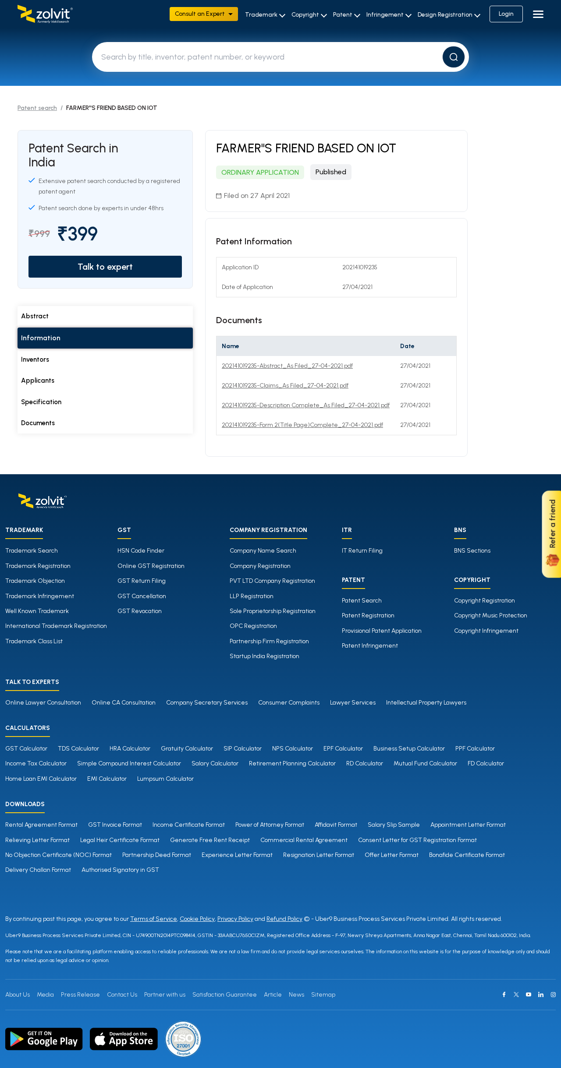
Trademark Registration (38, 566)
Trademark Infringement (39, 596)
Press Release (80, 994)
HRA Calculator (130, 748)
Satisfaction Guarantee (224, 994)
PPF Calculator (475, 748)
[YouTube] (528, 994)
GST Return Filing (141, 581)
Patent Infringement (370, 645)
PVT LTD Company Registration (272, 581)
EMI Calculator (107, 778)
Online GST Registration (151, 566)
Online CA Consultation (124, 702)
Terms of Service (153, 919)
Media (45, 994)
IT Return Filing (362, 550)
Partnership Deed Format (156, 855)
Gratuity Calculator (187, 748)
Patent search (37, 108)
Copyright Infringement (486, 630)
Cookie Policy (197, 919)
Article (273, 994)
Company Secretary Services (207, 702)
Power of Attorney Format (269, 824)
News (296, 994)
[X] (516, 994)
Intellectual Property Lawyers (426, 702)
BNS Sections (472, 550)
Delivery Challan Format (38, 870)
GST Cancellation (141, 596)
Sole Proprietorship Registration (273, 611)
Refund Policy (284, 919)
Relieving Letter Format (37, 840)
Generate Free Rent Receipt (210, 840)
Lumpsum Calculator (165, 778)
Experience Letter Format (237, 855)
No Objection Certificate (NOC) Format (58, 855)
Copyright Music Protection (490, 615)
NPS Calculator (292, 748)
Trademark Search (31, 550)
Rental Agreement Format (41, 824)
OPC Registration (253, 626)
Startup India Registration (264, 656)
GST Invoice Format (115, 824)
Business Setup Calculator (409, 748)
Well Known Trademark (37, 611)
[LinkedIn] (540, 994)
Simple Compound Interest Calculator (129, 763)
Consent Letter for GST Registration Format (417, 840)
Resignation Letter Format (318, 855)
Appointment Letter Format (468, 824)
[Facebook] (504, 994)
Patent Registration (368, 615)
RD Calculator (364, 763)
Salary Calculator (215, 763)
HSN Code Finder (140, 550)
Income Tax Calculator (36, 763)
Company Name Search (263, 550)
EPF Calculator (343, 748)
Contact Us (122, 994)
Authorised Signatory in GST (120, 870)
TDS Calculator (78, 748)
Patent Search (362, 600)
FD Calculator (486, 763)
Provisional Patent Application (382, 630)
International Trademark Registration (56, 626)
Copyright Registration (484, 600)
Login (506, 14)
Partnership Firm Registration (269, 641)
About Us (17, 994)
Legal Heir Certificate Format (120, 840)
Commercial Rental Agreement (304, 840)
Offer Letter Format (392, 855)
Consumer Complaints (289, 702)
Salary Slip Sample (394, 824)
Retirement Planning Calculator (292, 763)
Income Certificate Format (189, 824)
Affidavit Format (336, 824)
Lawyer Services (353, 702)
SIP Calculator (243, 748)
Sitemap (323, 994)
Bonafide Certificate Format (467, 855)
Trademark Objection (35, 581)
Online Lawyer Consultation (43, 702)
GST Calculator (26, 748)
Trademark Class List (34, 641)
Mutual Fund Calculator (425, 763)
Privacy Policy (235, 919)
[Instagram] (553, 994)
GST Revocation (139, 611)
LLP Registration (251, 596)
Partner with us (164, 994)
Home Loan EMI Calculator (41, 778)
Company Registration (260, 566)
